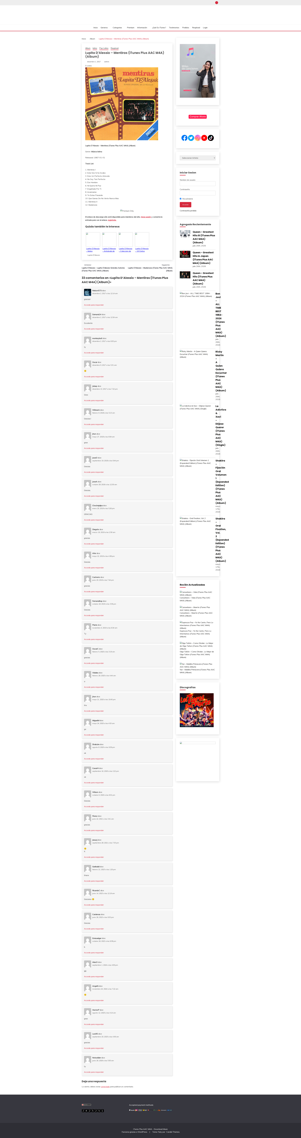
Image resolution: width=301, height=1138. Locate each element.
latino (95, 48)
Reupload (196, 27)
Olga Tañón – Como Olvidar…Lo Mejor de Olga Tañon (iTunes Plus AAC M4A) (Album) (197, 654)
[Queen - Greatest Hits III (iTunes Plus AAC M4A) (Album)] (185, 234)
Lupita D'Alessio (94, 255)
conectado (105, 1086)
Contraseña (185, 189)
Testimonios (174, 27)
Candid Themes (173, 1132)
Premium (130, 27)
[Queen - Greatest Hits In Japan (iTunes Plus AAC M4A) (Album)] (185, 254)
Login (205, 27)
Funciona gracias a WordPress (135, 1132)
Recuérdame (187, 199)
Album (87, 48)
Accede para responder (94, 305)
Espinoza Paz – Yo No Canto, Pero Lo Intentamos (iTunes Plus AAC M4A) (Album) (195, 634)
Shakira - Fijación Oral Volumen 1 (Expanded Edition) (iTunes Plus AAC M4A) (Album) (222, 482)
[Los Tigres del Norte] (197, 726)
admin (106, 62)
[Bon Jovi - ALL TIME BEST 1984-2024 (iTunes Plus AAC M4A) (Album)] (196, 295)
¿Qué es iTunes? (159, 27)
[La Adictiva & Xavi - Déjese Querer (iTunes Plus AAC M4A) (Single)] (196, 407)
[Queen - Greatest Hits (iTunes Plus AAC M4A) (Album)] (185, 275)
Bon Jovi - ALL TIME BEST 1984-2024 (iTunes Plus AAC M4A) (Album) (221, 315)
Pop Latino (103, 48)
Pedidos (185, 27)
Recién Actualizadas (192, 584)
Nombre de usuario (187, 180)
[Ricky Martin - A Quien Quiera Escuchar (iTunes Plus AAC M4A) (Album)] (196, 354)
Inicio (95, 27)
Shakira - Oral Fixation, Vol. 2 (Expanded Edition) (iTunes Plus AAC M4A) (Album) (222, 540)
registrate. (112, 220)
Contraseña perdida (188, 210)
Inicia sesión (146, 217)
